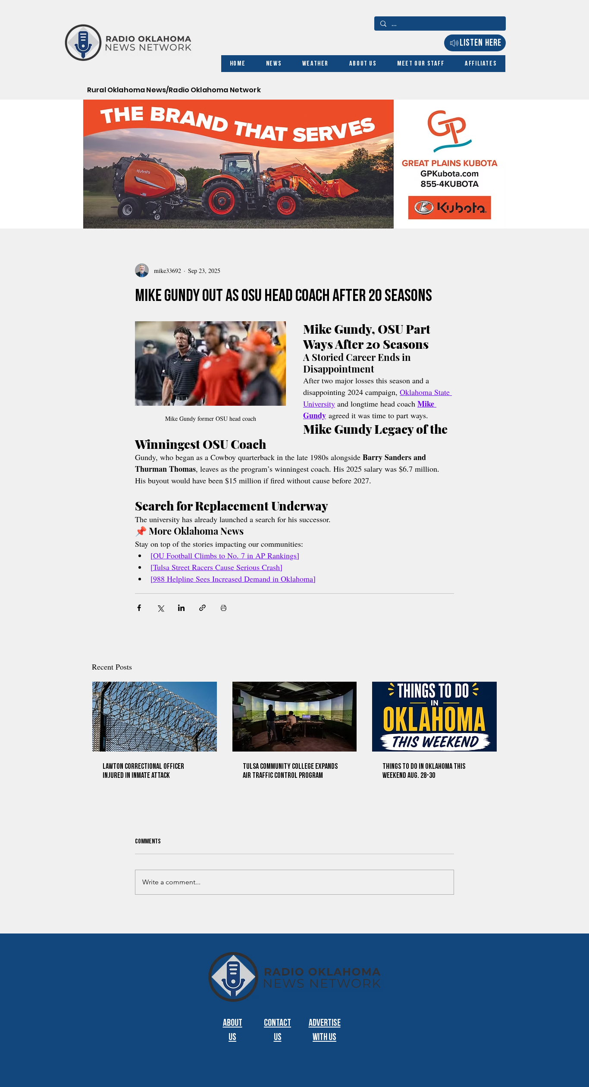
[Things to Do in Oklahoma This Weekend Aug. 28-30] (434, 717)
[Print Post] (223, 608)
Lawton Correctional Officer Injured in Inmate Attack (143, 771)
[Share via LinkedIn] (181, 608)
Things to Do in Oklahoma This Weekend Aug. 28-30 (423, 771)
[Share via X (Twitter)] (160, 608)
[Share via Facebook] (139, 608)
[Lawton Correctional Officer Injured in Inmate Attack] (154, 717)
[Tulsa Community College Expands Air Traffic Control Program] (294, 717)
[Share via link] (202, 608)
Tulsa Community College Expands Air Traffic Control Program (290, 771)
